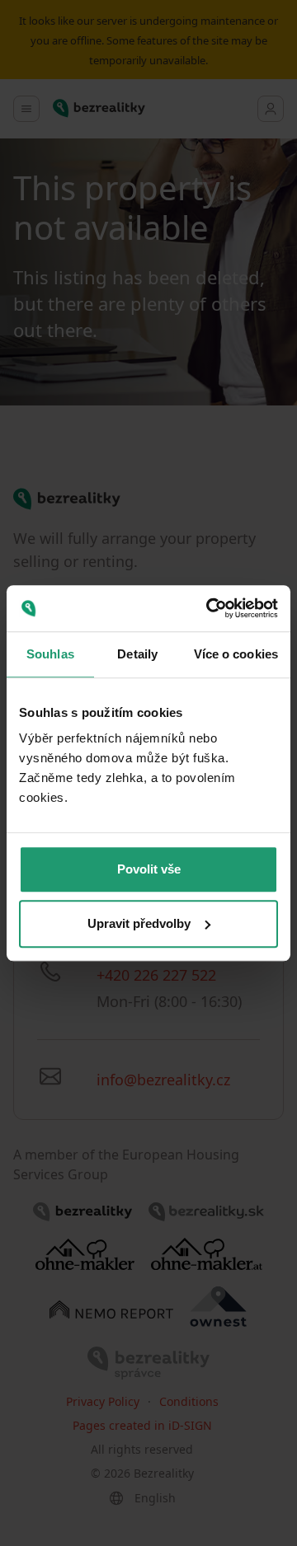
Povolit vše (149, 869)
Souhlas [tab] (50, 654)
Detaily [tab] (137, 654)
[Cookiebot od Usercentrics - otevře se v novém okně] (209, 608)
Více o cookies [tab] (236, 654)
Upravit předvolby (139, 923)
